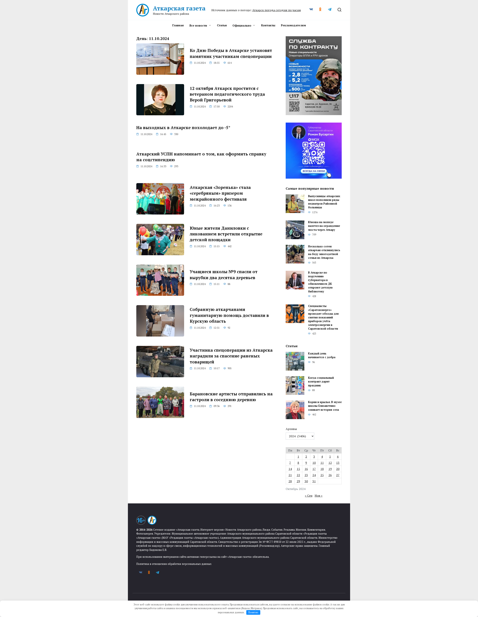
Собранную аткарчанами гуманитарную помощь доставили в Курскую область (229, 315)
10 (314, 463)
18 (322, 469)
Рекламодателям (293, 25)
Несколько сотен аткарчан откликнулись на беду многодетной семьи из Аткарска (324, 252)
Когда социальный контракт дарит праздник (321, 381)
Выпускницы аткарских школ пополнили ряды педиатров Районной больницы (324, 201)
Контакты (268, 25)
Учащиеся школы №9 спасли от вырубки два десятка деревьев (223, 274)
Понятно (253, 612)
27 (337, 475)
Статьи (222, 25)
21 (290, 475)
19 (330, 469)
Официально (241, 25)
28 (290, 481)
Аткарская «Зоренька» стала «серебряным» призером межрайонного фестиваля (220, 193)
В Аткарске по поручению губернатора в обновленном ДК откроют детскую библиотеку (320, 282)
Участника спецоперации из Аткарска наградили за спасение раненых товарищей (231, 356)
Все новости (198, 25)
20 (337, 469)
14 (290, 469)
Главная (178, 25)
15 (298, 469)
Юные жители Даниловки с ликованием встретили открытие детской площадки (226, 234)
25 (322, 475)
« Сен (308, 495)
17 (314, 469)
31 (314, 481)
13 (337, 463)
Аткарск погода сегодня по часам (276, 10)
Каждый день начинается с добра (321, 355)
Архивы (291, 429)
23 (306, 475)
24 (314, 475)
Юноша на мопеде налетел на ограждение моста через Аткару (324, 226)
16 (306, 469)
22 (298, 475)
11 (322, 463)
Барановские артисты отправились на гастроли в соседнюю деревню (231, 396)
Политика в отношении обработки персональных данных (173, 564)
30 (306, 481)
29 (298, 481)
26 (330, 475)
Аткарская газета (179, 8)
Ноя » (318, 495)
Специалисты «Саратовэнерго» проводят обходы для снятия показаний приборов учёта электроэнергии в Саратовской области (323, 317)
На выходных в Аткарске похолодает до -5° (183, 127)
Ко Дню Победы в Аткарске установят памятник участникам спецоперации (231, 53)
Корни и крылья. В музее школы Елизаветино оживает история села (325, 405)
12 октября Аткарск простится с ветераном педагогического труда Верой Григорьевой (227, 94)
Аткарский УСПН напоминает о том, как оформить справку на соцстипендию (201, 156)
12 (330, 463)
